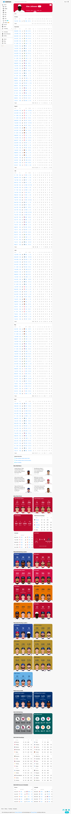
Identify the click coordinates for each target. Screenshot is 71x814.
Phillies (17, 744)
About (5, 39)
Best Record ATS (18, 714)
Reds (39, 6)
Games (35, 10)
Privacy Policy (34, 812)
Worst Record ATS (38, 714)
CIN (21, 537)
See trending (18, 462)
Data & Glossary (7, 33)
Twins (37, 761)
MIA (29, 799)
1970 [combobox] (15, 13)
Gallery (5, 35)
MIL (26, 45)
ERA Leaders (17, 641)
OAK (26, 38)
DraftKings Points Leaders (39, 693)
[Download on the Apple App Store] (63, 810)
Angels (37, 777)
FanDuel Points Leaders (19, 693)
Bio (40, 10)
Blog (5, 41)
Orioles (37, 752)
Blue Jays (38, 749)
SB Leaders (36, 603)
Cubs (37, 522)
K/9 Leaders (17, 657)
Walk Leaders (17, 673)
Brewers (37, 519)
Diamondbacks (48, 541)
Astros (37, 770)
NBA (5, 12)
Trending (10, 808)
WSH (26, 185)
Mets (17, 752)
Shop (5, 43)
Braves (17, 742)
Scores (5, 24)
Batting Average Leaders (19, 570)
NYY (26, 177)
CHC (29, 544)
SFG (29, 537)
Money (6, 22)
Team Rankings (17, 515)
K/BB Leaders (37, 657)
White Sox (38, 756)
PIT (28, 796)
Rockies (17, 780)
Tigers (37, 763)
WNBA (6, 8)
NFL (5, 16)
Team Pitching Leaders (39, 498)
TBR (41, 794)
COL (41, 796)
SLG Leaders (17, 603)
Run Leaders (17, 586)
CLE (26, 110)
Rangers (37, 772)
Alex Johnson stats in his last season (23, 460)
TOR (21, 794)
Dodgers (17, 770)
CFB (5, 18)
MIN (26, 60)
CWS (26, 21)
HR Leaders (16, 554)
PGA (5, 20)
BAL (26, 127)
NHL (5, 14)
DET (26, 120)
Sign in (65, 1)
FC (5, 10)
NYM (21, 796)
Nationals (18, 749)
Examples (6, 31)
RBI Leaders (36, 554)
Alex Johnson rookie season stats (23, 458)
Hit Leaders (36, 570)
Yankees (37, 744)
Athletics (38, 780)
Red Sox (37, 747)
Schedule (16, 533)
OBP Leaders (37, 586)
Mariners (37, 775)
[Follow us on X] (68, 810)
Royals (37, 766)
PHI (29, 794)
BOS (26, 162)
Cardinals (38, 524)
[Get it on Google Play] (66, 810)
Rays (37, 742)
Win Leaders (17, 625)
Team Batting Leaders (19, 498)
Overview (28, 10)
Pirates (37, 527)
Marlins (17, 747)
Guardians (38, 758)
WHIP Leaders (37, 641)
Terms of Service (18, 812)
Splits (38, 10)
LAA (21, 799)
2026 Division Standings (39, 515)
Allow (67, 812)
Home (2, 808)
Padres (17, 772)
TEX (41, 799)
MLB (5, 6)
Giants (17, 777)
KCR (26, 83)
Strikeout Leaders (38, 625)
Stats (32, 10)
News (5, 26)
